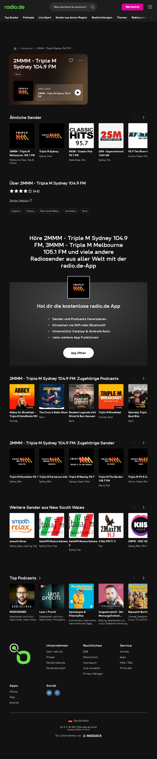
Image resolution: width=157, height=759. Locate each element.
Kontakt (124, 651)
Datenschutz (90, 657)
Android (14, 702)
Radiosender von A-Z (144, 17)
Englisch (15, 211)
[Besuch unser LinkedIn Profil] (49, 693)
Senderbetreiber (56, 668)
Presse (50, 657)
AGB (85, 651)
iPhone (14, 692)
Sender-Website (19, 200)
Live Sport (45, 17)
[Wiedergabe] (78, 92)
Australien (70, 211)
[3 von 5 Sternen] (21, 191)
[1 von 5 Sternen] (11, 191)
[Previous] (134, 116)
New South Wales (49, 211)
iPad (12, 697)
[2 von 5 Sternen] (16, 191)
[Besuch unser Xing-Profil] (57, 693)
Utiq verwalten (91, 668)
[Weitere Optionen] (81, 60)
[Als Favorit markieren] (71, 60)
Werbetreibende (55, 663)
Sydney (30, 211)
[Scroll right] (150, 17)
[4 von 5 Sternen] (25, 191)
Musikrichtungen (102, 17)
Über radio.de (54, 651)
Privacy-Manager (93, 673)
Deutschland (81, 720)
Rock (18, 74)
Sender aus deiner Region (71, 17)
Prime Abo (126, 668)
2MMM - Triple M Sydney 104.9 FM (54, 95)
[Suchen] (92, 7)
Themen (122, 17)
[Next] (143, 116)
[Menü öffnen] (150, 7)
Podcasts (28, 17)
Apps (123, 657)
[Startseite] (15, 48)
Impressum (90, 663)
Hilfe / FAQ (126, 663)
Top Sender (11, 17)
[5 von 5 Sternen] (30, 191)
